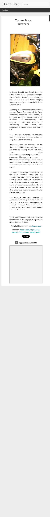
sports (37, 232)
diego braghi (36, 226)
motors (26, 232)
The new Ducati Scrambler (23, 22)
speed (32, 232)
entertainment (17, 232)
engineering (34, 229)
